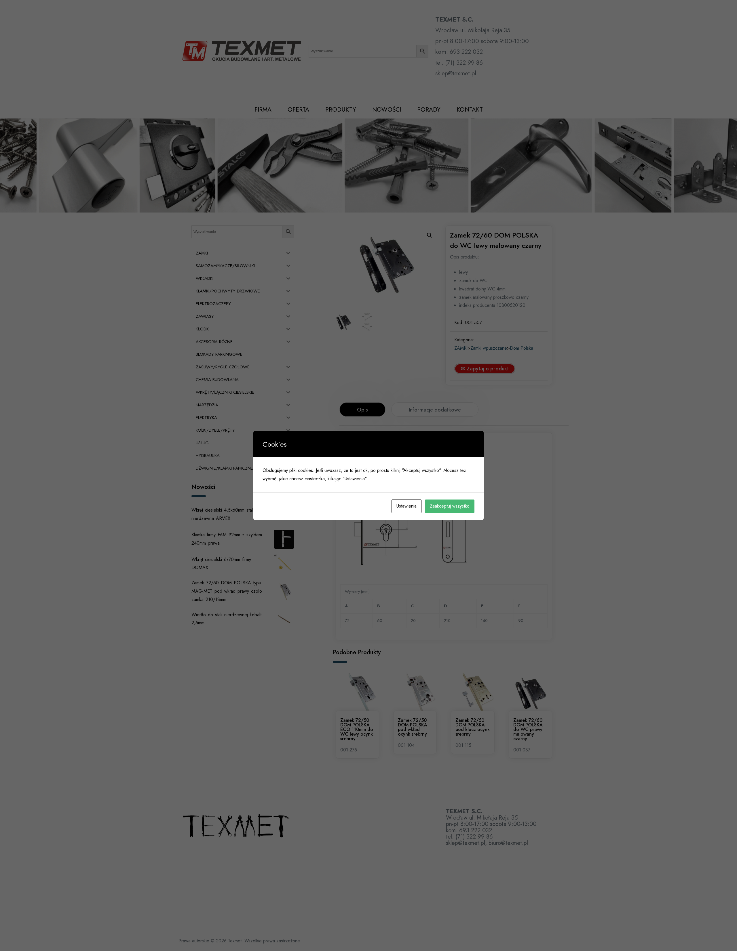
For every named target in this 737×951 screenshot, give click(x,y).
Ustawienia (406, 506)
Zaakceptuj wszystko (450, 506)
